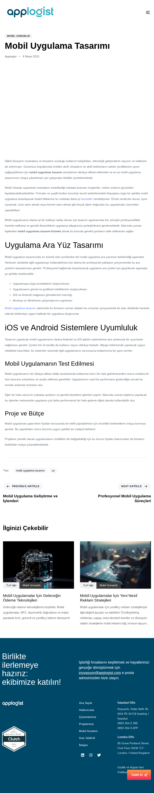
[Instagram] (90, 755)
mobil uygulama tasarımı (30, 470)
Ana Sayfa (85, 702)
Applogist (10, 56)
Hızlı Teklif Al (87, 738)
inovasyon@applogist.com (100, 673)
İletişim (83, 745)
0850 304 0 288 (128, 723)
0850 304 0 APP (128, 728)
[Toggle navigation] (125, 12)
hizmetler (87, 199)
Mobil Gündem (88, 731)
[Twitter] (99, 755)
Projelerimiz (86, 724)
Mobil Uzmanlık (18, 36)
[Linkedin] (82, 755)
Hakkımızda (86, 710)
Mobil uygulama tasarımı (20, 308)
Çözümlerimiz (87, 717)
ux (53, 470)
